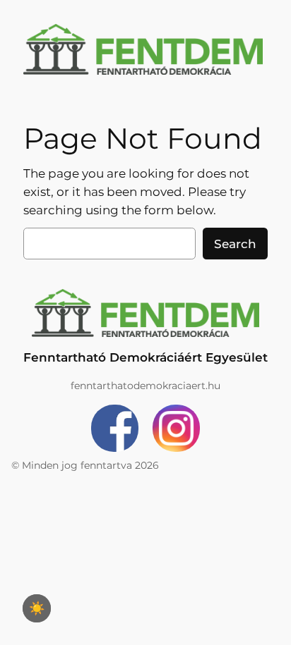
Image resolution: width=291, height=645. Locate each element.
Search (235, 244)
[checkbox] (37, 608)
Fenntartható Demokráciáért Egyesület (145, 357)
